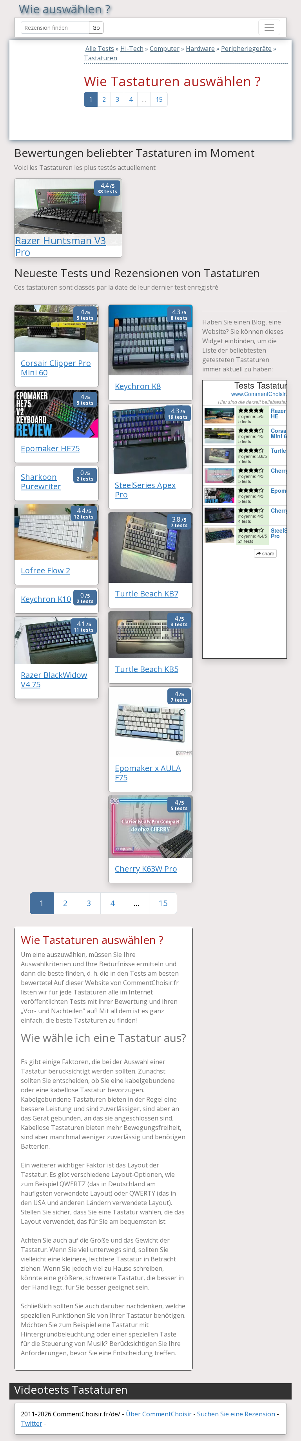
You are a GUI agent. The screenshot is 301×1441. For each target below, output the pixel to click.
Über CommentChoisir (159, 1414)
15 (159, 99)
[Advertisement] (63, 89)
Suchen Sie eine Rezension (236, 1414)
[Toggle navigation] (269, 27)
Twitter (31, 1423)
